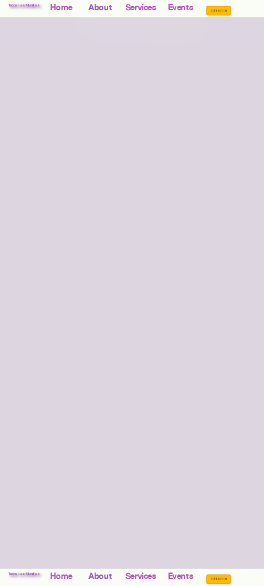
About (95, 7)
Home (61, 7)
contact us (219, 10)
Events (181, 7)
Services (141, 7)
